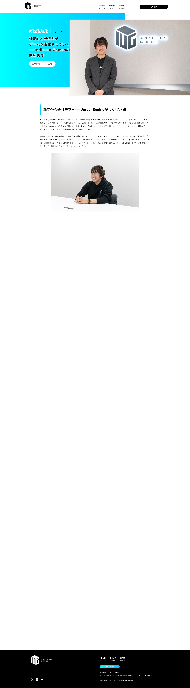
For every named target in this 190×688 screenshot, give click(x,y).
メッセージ (102, 7)
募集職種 (121, 7)
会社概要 (112, 7)
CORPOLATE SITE (109, 667)
